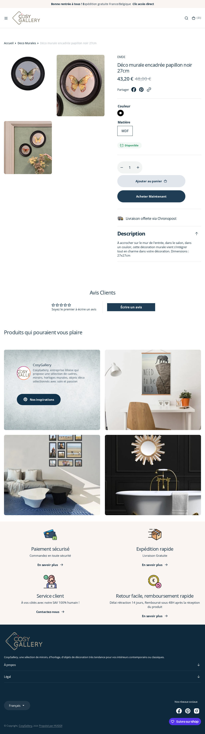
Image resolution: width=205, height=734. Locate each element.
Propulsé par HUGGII (50, 725)
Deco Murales (27, 43)
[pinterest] (141, 91)
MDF (127, 132)
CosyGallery (25, 725)
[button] (6, 18)
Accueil (9, 43)
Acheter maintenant (151, 196)
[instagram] (196, 710)
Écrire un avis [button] (131, 307)
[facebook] (133, 91)
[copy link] (149, 91)
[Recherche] (186, 18)
